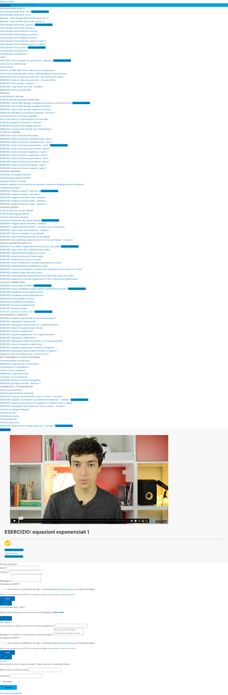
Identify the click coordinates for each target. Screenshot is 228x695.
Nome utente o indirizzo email (14, 670)
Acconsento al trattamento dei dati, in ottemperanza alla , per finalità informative (51, 589)
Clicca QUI (59, 612)
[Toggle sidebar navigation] (5, 5)
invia (7, 598)
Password (4, 676)
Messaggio (6, 580)
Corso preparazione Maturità (24, 5)
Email (3, 568)
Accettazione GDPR (10, 584)
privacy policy (66, 589)
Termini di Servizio (68, 595)
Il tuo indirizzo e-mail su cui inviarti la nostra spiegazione (27, 626)
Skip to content (7, 1)
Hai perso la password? (11, 693)
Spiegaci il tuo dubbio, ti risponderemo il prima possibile (27, 634)
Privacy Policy (53, 595)
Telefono (5, 572)
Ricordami (8, 681)
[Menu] (5, 429)
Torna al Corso (11, 553)
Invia (7, 652)
